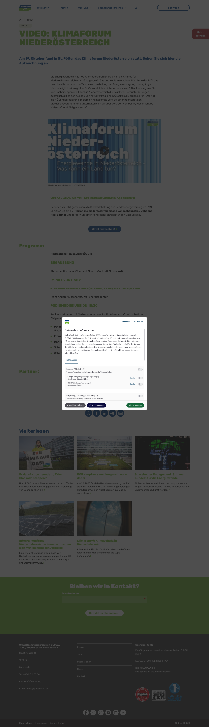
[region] (105, 364)
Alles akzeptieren (135, 405)
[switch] (140, 369)
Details (132, 378)
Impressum (126, 321)
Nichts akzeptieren (96, 405)
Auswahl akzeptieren (75, 405)
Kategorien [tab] (71, 360)
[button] (139, 369)
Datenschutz (139, 321)
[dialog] (104, 363)
